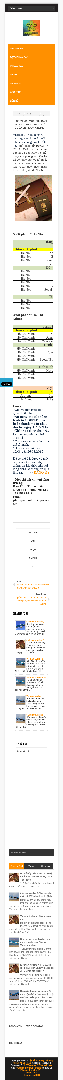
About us (15, 92)
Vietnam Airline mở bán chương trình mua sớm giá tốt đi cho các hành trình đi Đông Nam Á (36, 677)
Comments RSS (32, 1075)
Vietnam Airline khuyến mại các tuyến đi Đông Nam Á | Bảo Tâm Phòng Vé (35, 696)
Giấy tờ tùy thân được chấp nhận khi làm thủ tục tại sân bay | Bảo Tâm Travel (36, 876)
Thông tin (16, 83)
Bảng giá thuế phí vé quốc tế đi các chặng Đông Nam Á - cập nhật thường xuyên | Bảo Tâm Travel (37, 994)
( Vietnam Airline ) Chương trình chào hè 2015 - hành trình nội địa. (36, 715)
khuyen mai (31, 113)
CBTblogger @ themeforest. (38, 1065)
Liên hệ (14, 101)
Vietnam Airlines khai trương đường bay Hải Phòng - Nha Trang (36, 659)
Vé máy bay (16, 66)
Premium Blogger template (29, 1068)
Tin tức (14, 75)
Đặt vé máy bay (19, 57)
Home (18, 113)
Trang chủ (16, 48)
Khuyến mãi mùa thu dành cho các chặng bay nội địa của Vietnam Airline (35, 942)
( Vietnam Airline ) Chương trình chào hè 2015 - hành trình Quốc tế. (36, 640)
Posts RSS (31, 1072)
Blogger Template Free (31, 1070)
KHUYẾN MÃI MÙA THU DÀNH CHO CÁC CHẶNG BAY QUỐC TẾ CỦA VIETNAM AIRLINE (37, 968)
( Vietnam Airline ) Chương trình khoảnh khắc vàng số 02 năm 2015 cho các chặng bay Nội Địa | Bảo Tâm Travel (35, 621)
